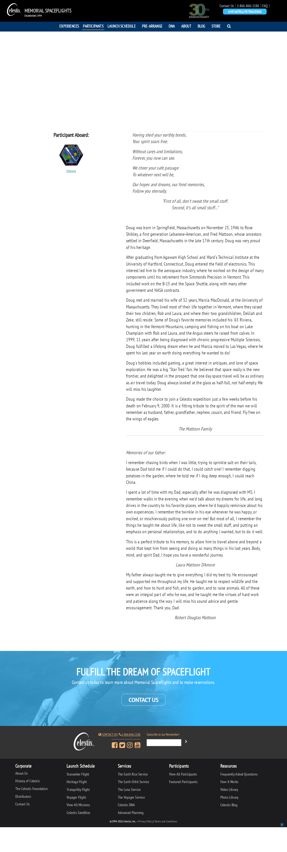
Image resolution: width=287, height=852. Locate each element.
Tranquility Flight (78, 789)
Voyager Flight (76, 797)
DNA (172, 26)
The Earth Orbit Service (133, 781)
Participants (93, 26)
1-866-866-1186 (248, 5)
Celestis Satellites (78, 812)
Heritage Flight (77, 781)
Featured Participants (183, 781)
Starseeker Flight (78, 774)
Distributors (23, 796)
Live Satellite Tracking (245, 11)
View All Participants (183, 774)
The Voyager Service (131, 797)
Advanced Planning (131, 812)
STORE (216, 26)
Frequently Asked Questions (239, 774)
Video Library (229, 789)
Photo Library (229, 797)
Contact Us (227, 5)
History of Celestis (27, 780)
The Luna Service (129, 789)
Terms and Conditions (166, 821)
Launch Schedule (122, 26)
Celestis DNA (126, 804)
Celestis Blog (229, 804)
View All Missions (78, 804)
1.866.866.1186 (131, 734)
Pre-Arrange (152, 26)
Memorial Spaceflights (48, 10)
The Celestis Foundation (31, 788)
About (186, 26)
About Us (21, 773)
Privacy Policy (145, 821)
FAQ (265, 5)
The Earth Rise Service (133, 774)
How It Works (229, 781)
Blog (201, 26)
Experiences (69, 26)
